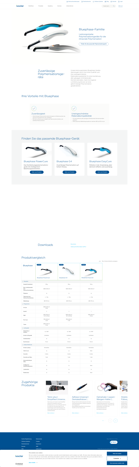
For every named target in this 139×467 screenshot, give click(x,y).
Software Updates (99, 1)
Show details (32, 462)
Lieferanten (38, 448)
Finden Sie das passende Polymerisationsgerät (94, 44)
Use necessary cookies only (117, 463)
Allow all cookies (117, 453)
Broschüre (73, 244)
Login (121, 1)
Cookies (38, 441)
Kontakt (114, 1)
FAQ (22, 448)
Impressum (38, 443)
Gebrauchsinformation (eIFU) (78, 246)
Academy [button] (50, 6)
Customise (116, 458)
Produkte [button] (40, 6)
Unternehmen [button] (69, 6)
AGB (37, 446)
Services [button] (59, 6)
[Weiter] (115, 421)
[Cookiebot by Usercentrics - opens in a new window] (19, 464)
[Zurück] (110, 421)
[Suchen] (114, 6)
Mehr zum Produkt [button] (36, 172)
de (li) (120, 6)
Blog (108, 1)
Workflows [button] (31, 6)
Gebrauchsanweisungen (73, 1)
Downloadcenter (87, 1)
